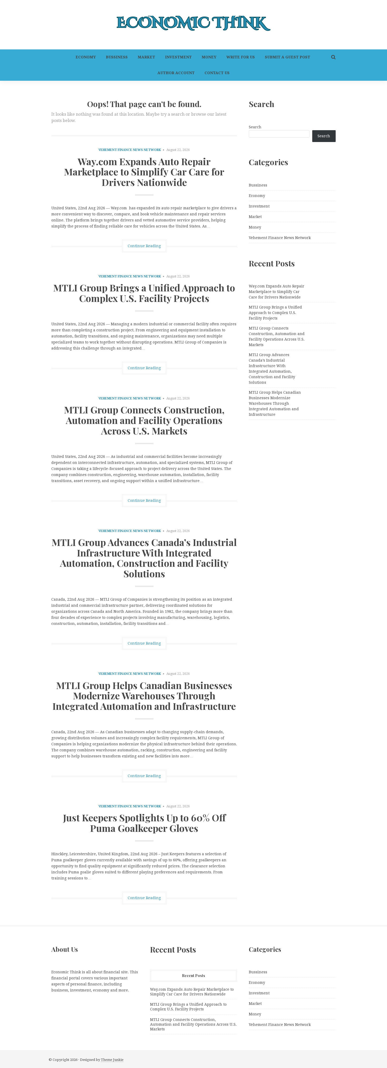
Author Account (176, 73)
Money (209, 57)
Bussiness (117, 57)
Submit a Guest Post (287, 57)
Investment (178, 57)
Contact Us (217, 73)
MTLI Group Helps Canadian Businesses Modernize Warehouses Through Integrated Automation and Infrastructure (144, 695)
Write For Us (240, 57)
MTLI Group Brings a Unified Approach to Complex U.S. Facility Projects (144, 292)
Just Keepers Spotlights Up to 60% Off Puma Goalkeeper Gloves (144, 822)
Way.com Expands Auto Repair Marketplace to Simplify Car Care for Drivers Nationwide (144, 171)
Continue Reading (144, 246)
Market (146, 57)
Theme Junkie (112, 1060)
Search (255, 127)
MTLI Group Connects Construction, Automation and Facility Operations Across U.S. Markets (144, 420)
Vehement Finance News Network (129, 150)
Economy (86, 57)
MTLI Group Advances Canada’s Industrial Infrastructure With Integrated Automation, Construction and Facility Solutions (144, 558)
